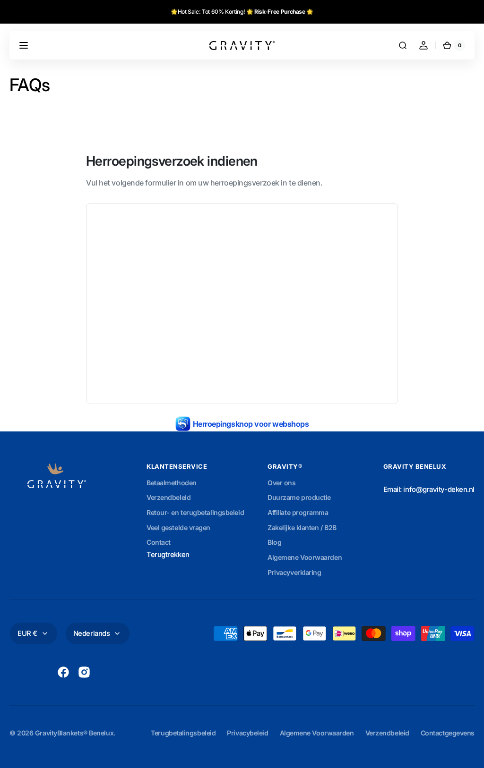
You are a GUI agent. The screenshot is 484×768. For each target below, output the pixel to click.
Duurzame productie (299, 497)
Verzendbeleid (168, 497)
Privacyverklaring (294, 572)
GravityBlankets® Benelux (74, 733)
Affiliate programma (298, 512)
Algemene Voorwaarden (305, 557)
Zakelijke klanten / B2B (302, 527)
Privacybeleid (247, 733)
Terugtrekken (168, 554)
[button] (23, 45)
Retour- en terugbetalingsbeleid (195, 512)
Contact (159, 542)
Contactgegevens (448, 733)
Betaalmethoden (172, 483)
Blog (274, 542)
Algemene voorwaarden (317, 733)
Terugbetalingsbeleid (183, 733)
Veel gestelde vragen (178, 527)
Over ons (281, 483)
